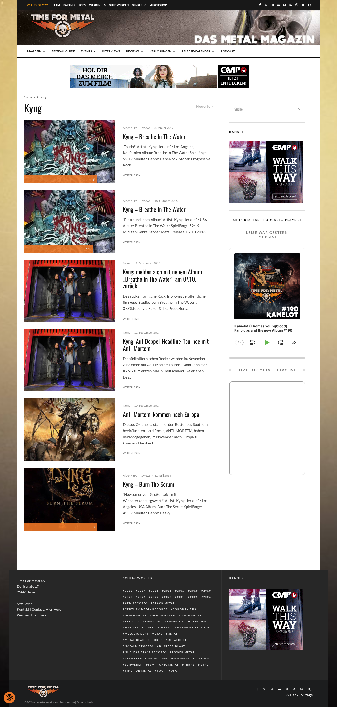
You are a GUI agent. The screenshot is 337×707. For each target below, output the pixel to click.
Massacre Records (193, 627)
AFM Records (136, 603)
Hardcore (197, 621)
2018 (194, 590)
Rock (205, 658)
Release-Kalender (196, 51)
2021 (142, 596)
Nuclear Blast (172, 646)
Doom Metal (191, 615)
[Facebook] (259, 5)
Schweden (134, 664)
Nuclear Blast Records (146, 652)
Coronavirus (184, 609)
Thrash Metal (196, 664)
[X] (265, 5)
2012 (129, 590)
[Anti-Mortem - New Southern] (69, 429)
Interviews (111, 51)
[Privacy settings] (9, 697)
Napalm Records (139, 646)
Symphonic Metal (163, 664)
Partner (69, 5)
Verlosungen (160, 51)
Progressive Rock (179, 658)
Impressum (67, 702)
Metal (173, 633)
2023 (168, 596)
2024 (181, 596)
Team (56, 5)
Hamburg (175, 621)
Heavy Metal (160, 627)
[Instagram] (272, 5)
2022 (155, 596)
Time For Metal (138, 670)
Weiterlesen (131, 175)
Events (86, 51)
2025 (194, 596)
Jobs (82, 5)
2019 (207, 590)
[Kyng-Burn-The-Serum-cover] (69, 499)
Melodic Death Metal (143, 633)
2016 (168, 590)
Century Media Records (146, 609)
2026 (207, 596)
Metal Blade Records (144, 639)
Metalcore (177, 639)
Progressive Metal (141, 658)
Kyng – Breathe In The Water (154, 136)
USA (174, 670)
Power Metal (183, 652)
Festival (132, 621)
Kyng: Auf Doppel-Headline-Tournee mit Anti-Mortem (166, 345)
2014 (142, 590)
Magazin (34, 51)
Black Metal (164, 603)
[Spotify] (284, 5)
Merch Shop (158, 5)
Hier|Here (53, 609)
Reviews (132, 51)
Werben (94, 5)
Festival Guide (63, 51)
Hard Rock (134, 627)
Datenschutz (85, 702)
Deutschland (163, 615)
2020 (129, 596)
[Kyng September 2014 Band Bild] (69, 291)
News (126, 263)
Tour (161, 670)
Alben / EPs (130, 128)
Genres (137, 5)
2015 (155, 590)
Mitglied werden (116, 5)
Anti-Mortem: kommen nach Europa (161, 414)
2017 (181, 590)
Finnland (153, 621)
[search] (300, 109)
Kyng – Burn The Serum (148, 484)
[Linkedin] (278, 5)
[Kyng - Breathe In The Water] (69, 151)
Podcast (228, 51)
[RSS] (291, 5)
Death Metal (136, 615)
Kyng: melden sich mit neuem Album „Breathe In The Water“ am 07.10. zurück (162, 278)
